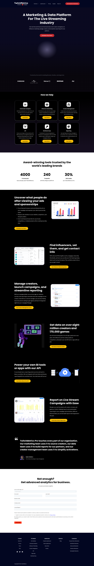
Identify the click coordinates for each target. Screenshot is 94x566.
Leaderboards (42, 3)
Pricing (49, 3)
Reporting (33, 553)
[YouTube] (22, 551)
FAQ (20, 548)
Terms (20, 545)
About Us (59, 3)
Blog (61, 540)
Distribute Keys (33, 555)
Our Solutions (33, 540)
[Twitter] (19, 551)
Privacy (19, 543)
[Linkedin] (17, 551)
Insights (54, 3)
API (33, 550)
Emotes (47, 548)
